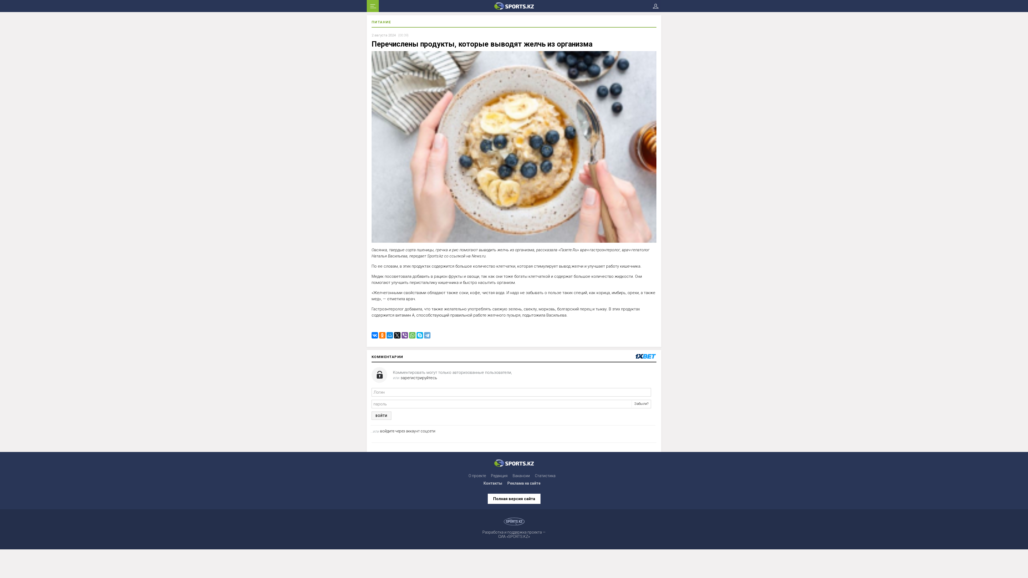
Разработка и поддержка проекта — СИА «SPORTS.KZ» (514, 534)
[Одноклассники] (382, 335)
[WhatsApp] (412, 335)
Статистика (545, 476)
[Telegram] (427, 335)
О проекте (477, 476)
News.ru (479, 256)
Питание (381, 22)
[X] (397, 335)
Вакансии (521, 476)
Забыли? (641, 404)
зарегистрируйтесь (418, 377)
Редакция (499, 476)
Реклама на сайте (524, 483)
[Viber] (405, 335)
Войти (381, 416)
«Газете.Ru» (568, 249)
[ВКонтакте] (375, 335)
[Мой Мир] (390, 335)
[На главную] (514, 6)
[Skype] (420, 335)
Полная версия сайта (514, 498)
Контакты (492, 483)
